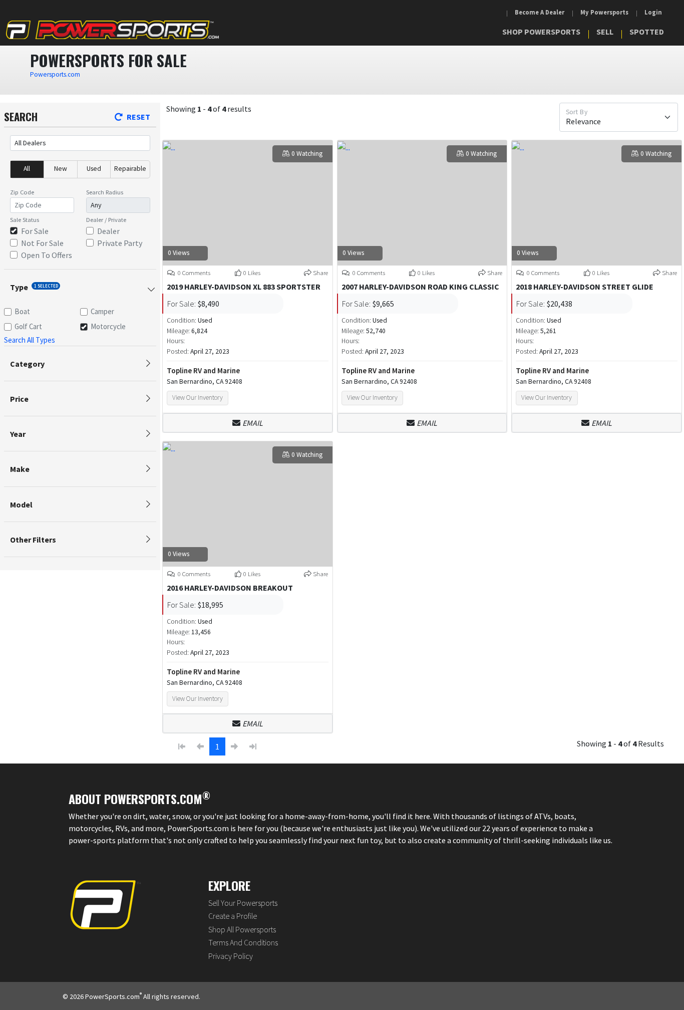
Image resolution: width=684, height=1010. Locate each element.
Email (252, 423)
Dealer (108, 231)
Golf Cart (28, 326)
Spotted (646, 32)
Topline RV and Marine (203, 370)
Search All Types (29, 340)
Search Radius (104, 192)
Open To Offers (46, 255)
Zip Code (22, 192)
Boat (22, 311)
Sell (604, 32)
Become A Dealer (539, 12)
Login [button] (653, 12)
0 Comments (193, 273)
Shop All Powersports (242, 929)
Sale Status (24, 219)
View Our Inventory (197, 397)
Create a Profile (232, 916)
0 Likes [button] (251, 273)
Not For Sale (42, 243)
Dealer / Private (106, 219)
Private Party (119, 243)
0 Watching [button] (306, 153)
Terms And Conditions (243, 942)
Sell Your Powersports (242, 903)
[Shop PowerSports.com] (112, 30)
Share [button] (320, 273)
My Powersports (604, 12)
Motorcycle (108, 326)
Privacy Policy (230, 956)
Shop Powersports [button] (541, 32)
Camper (102, 311)
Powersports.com (55, 74)
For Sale (35, 231)
